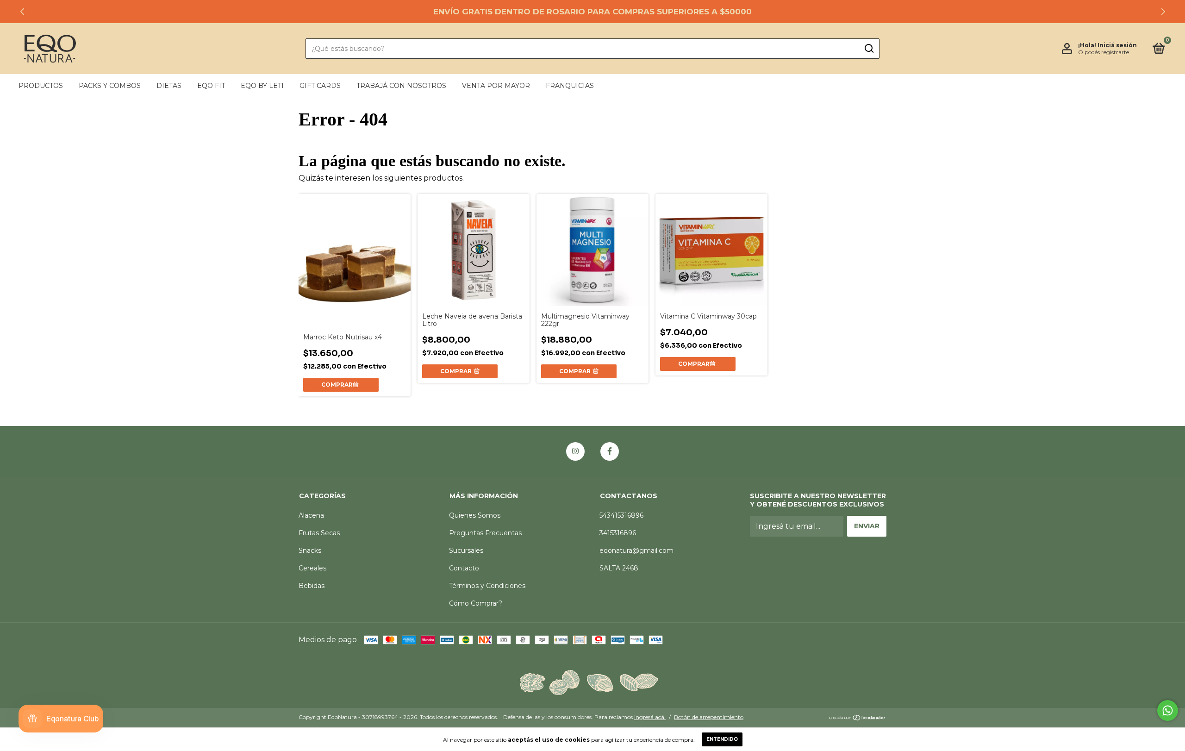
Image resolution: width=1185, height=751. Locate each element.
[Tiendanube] (857, 718)
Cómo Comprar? (475, 603)
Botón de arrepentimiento (708, 716)
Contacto (464, 568)
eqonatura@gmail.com (636, 550)
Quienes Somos (474, 515)
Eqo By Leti (262, 85)
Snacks (310, 550)
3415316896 (617, 533)
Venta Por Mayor (496, 85)
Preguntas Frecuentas (485, 533)
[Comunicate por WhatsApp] (1167, 710)
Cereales (312, 568)
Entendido (722, 739)
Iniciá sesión (1117, 45)
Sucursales (466, 550)
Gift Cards (320, 85)
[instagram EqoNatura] (575, 451)
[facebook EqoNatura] (609, 451)
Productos (41, 85)
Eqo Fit (211, 85)
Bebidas (311, 586)
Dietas (168, 85)
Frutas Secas (319, 533)
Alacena (311, 515)
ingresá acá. (650, 716)
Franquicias (570, 85)
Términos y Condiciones (487, 586)
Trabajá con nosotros (401, 85)
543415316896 (621, 515)
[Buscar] (868, 48)
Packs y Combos (110, 85)
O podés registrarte (1103, 52)
